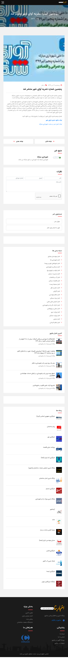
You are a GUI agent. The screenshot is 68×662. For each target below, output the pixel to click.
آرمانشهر (52, 509)
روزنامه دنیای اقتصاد (49, 447)
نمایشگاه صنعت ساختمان (25, 622)
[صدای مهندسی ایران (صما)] (59, 542)
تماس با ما (61, 637)
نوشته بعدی (19, 141)
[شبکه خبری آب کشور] (59, 563)
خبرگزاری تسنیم (50, 489)
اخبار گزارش (56, 291)
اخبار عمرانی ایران (27, 616)
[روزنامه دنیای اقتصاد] (59, 449)
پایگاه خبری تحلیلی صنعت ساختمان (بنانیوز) (42, 468)
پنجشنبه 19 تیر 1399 (54, 85)
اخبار (32, 18)
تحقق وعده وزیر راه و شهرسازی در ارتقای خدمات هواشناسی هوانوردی (37, 374)
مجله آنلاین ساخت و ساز (47, 530)
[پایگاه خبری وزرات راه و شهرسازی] (59, 501)
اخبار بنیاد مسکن (55, 298)
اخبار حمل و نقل (55, 288)
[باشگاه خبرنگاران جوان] (59, 583)
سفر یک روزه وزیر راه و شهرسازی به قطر (43, 363)
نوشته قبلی (48, 141)
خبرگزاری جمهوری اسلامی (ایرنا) (45, 416)
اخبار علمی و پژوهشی (53, 309)
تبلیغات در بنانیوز (60, 643)
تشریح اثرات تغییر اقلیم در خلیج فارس (44, 385)
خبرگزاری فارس (50, 551)
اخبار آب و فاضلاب (54, 277)
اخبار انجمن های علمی (53, 302)
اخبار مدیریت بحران (54, 274)
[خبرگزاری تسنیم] (59, 490)
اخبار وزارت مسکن (54, 315)
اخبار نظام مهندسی (54, 295)
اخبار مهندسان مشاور (54, 256)
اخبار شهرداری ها (55, 260)
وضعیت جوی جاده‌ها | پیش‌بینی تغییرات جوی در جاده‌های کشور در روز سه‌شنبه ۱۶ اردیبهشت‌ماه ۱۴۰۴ (36, 352)
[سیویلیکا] (25, 639)
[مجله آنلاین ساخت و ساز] (59, 532)
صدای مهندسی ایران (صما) (47, 540)
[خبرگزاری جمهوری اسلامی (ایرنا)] (59, 418)
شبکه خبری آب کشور (49, 561)
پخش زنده (29, 619)
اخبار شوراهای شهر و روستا (52, 263)
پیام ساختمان (51, 426)
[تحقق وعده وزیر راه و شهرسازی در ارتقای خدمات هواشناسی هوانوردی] (59, 375)
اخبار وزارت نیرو (55, 312)
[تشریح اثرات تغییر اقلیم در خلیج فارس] (59, 387)
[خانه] (59, 521)
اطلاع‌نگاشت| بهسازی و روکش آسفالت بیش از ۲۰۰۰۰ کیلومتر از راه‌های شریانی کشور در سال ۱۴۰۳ (37, 340)
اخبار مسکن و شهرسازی (53, 267)
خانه (37, 18)
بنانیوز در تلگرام (56, 620)
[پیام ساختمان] (59, 428)
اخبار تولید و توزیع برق (53, 270)
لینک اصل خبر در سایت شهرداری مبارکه (50, 124)
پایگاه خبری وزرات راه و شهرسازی (47, 344)
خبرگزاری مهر (51, 437)
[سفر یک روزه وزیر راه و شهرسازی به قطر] (59, 365)
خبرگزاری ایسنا (50, 571)
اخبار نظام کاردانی (55, 322)
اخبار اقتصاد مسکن (54, 281)
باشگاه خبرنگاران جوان (48, 582)
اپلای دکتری (29, 613)
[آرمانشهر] (59, 511)
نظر (42, 85)
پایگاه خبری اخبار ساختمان (47, 478)
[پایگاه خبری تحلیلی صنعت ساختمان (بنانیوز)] (59, 470)
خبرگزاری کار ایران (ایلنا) (48, 457)
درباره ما (62, 634)
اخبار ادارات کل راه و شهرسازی (51, 305)
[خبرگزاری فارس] (59, 552)
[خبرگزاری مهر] (59, 439)
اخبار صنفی (56, 319)
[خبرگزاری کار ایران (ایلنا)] (59, 459)
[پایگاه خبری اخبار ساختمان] (59, 480)
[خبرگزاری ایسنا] (59, 573)
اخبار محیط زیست (54, 284)
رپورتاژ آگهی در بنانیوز (58, 640)
